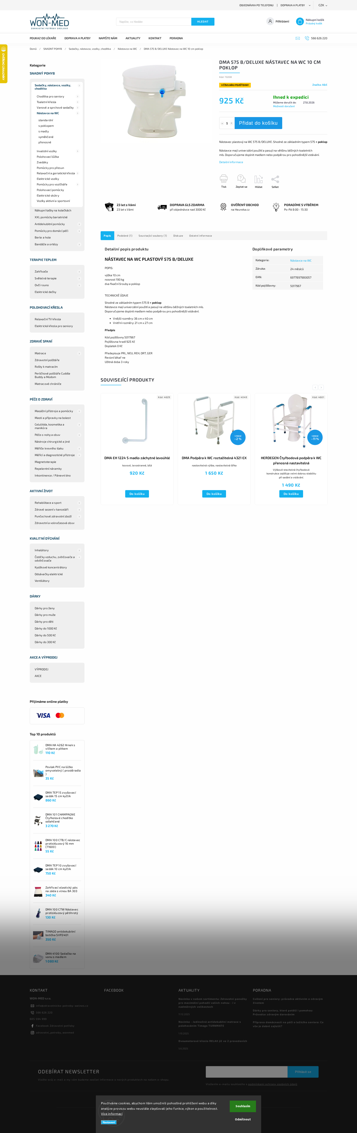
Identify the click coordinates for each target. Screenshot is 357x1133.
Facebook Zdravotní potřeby (55, 1025)
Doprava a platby (293, 5)
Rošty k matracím (46, 366)
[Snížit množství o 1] (222, 123)
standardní (45, 120)
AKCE (38, 676)
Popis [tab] (107, 235)
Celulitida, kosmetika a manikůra (49, 426)
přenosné (44, 142)
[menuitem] (45, 38)
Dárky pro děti (44, 621)
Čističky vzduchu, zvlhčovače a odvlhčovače (55, 558)
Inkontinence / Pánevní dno (53, 475)
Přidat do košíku (258, 123)
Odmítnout (243, 1119)
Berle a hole (43, 237)
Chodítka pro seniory (50, 96)
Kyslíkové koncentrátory (51, 567)
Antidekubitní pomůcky (50, 224)
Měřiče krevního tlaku (49, 448)
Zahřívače (41, 271)
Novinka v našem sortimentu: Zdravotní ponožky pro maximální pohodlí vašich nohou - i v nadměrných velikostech (212, 1002)
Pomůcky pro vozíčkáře (52, 184)
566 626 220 (44, 1012)
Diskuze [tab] (178, 235)
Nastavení (109, 1122)
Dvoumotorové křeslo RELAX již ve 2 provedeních (212, 1041)
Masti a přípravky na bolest (53, 418)
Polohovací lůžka (48, 156)
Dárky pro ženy (45, 608)
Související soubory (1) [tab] (153, 235)
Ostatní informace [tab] (200, 235)
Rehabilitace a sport (48, 502)
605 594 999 (38, 1018)
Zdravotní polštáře (47, 360)
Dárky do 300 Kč (45, 642)
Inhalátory (42, 550)
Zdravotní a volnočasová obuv (54, 523)
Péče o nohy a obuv (47, 434)
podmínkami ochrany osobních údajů (272, 1084)
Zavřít (314, 194)
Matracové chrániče (48, 383)
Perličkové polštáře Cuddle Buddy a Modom (52, 375)
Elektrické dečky (45, 292)
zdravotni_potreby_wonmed (55, 1032)
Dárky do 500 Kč (45, 635)
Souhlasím (243, 1106)
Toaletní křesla (46, 102)
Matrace (40, 353)
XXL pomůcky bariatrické (51, 217)
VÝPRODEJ (41, 669)
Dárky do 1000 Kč (46, 628)
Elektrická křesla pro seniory (54, 326)
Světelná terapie (46, 278)
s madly (43, 131)
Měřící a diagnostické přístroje (55, 455)
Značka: (319, 84)
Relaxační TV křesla (48, 319)
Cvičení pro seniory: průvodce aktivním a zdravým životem (288, 1000)
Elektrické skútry (48, 195)
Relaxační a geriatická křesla (56, 173)
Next (322, 387)
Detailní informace (231, 162)
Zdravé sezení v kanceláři (52, 509)
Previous (316, 387)
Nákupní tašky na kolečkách (53, 210)
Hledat (202, 21)
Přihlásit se (303, 1072)
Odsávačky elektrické (49, 574)
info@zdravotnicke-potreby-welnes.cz (62, 1005)
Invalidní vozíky (47, 151)
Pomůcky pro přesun (50, 167)
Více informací (112, 1113)
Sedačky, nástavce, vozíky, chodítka (53, 86)
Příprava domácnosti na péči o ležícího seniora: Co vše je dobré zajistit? (288, 1024)
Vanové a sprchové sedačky (55, 107)
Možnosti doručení (284, 106)
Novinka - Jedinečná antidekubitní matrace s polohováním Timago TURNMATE (209, 1023)
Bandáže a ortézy (46, 244)
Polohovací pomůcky (50, 190)
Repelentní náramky (48, 468)
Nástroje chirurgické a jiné (52, 441)
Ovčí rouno (42, 285)
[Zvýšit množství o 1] (231, 123)
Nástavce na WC (48, 113)
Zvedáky (42, 162)
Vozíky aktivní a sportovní (53, 201)
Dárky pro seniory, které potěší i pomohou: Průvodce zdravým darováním (283, 1012)
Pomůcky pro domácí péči (51, 230)
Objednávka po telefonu (256, 5)
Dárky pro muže (45, 614)
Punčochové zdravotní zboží (53, 516)
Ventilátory (42, 580)
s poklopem (46, 125)
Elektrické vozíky (48, 178)
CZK (321, 5)
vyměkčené (46, 137)
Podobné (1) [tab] (125, 235)
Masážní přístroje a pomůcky (54, 411)
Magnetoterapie (45, 461)
